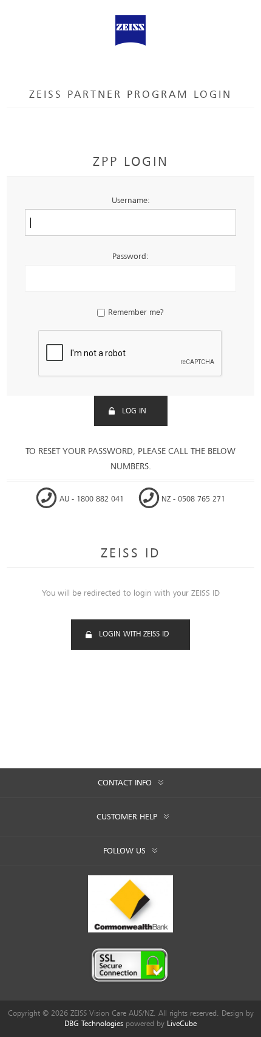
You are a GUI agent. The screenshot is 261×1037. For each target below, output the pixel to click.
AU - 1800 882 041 (91, 499)
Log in (134, 411)
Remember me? (136, 312)
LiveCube (182, 1024)
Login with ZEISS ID (134, 634)
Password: (130, 256)
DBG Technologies (93, 1024)
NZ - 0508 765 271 (192, 499)
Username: (131, 200)
